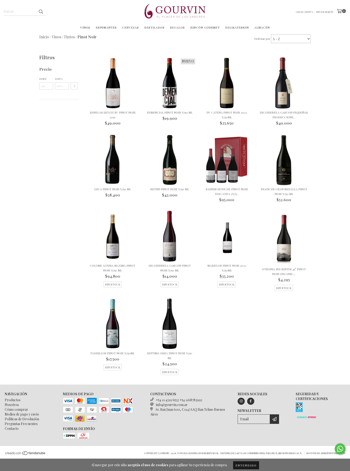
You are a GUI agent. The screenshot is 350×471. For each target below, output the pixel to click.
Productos (12, 400)
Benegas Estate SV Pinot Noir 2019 (112, 114)
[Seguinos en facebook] (250, 401)
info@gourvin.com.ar (172, 404)
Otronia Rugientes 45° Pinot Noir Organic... (284, 271)
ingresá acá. (293, 453)
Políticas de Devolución (22, 419)
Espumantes (106, 27)
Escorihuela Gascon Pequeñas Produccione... (284, 114)
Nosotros (12, 404)
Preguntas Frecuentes (21, 423)
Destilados (154, 27)
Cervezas (130, 27)
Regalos (177, 27)
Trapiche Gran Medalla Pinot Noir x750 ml (283, 191)
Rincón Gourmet (205, 27)
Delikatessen (237, 27)
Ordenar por (262, 38)
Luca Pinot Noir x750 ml (112, 189)
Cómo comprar (16, 409)
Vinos (85, 27)
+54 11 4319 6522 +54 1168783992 (179, 400)
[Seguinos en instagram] (241, 401)
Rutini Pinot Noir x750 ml (169, 189)
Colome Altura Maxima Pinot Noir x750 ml (112, 268)
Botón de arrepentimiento (325, 453)
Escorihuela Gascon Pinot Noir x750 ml (170, 268)
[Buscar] (40, 11)
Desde (43, 78)
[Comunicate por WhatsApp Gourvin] (340, 448)
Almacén (262, 27)
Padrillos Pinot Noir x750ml (112, 353)
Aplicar (74, 86)
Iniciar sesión (324, 12)
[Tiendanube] (25, 454)
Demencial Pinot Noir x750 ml (170, 112)
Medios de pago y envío (22, 414)
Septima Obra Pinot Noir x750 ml (169, 355)
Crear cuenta (304, 12)
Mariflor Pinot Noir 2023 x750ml (226, 268)
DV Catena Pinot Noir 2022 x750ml (226, 114)
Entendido (246, 465)
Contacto (12, 428)
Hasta (58, 78)
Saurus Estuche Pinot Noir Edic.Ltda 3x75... (227, 191)
